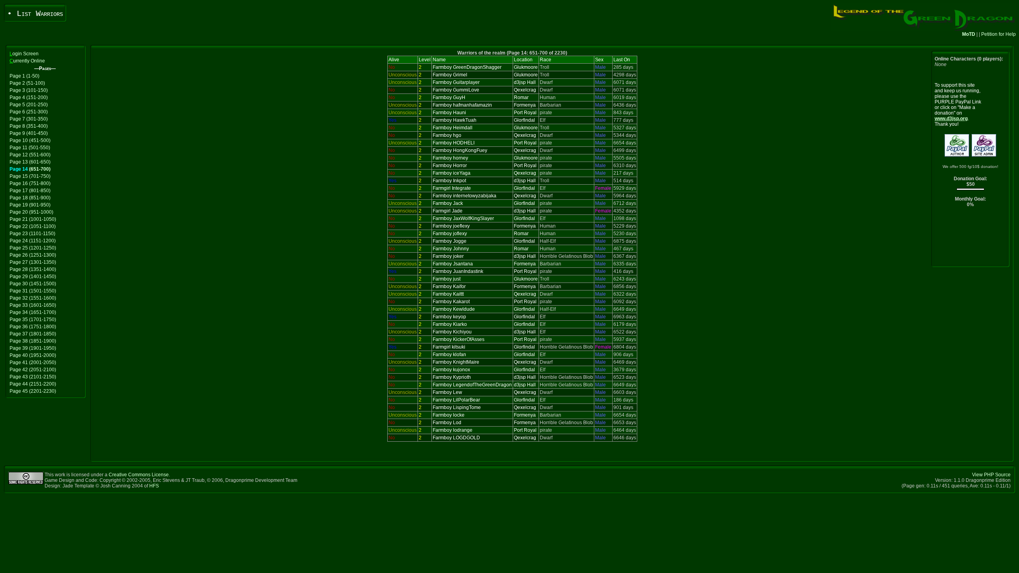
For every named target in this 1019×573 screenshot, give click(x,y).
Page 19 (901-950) (30, 205)
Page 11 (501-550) (30, 147)
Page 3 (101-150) (29, 90)
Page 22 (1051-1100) (33, 226)
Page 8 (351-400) (29, 126)
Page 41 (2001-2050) (33, 362)
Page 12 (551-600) (30, 155)
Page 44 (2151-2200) (33, 384)
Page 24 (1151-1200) (33, 241)
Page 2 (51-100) (27, 83)
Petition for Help (998, 34)
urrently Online (27, 61)
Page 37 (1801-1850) (33, 334)
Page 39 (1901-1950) (33, 348)
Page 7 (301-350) (29, 119)
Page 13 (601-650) (30, 162)
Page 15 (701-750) (30, 176)
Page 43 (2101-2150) (33, 377)
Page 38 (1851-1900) (33, 341)
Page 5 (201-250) (29, 104)
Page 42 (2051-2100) (33, 369)
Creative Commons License (139, 474)
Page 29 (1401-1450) (33, 276)
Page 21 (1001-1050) (33, 219)
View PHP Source (991, 474)
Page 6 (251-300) (29, 112)
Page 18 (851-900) (30, 198)
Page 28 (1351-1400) (33, 269)
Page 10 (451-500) (30, 140)
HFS (154, 486)
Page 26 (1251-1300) (33, 255)
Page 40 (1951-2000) (33, 355)
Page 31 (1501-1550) (33, 291)
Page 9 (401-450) (29, 133)
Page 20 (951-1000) (31, 212)
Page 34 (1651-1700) (33, 312)
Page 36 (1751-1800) (33, 326)
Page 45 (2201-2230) (33, 391)
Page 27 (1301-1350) (33, 262)
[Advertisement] (971, 239)
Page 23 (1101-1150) (32, 233)
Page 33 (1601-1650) (33, 305)
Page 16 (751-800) (30, 183)
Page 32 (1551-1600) (33, 298)
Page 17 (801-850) (30, 190)
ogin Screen (24, 54)
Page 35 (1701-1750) (33, 319)
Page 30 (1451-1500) (33, 283)
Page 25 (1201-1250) (33, 248)
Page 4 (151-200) (29, 97)
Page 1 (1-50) (24, 76)
